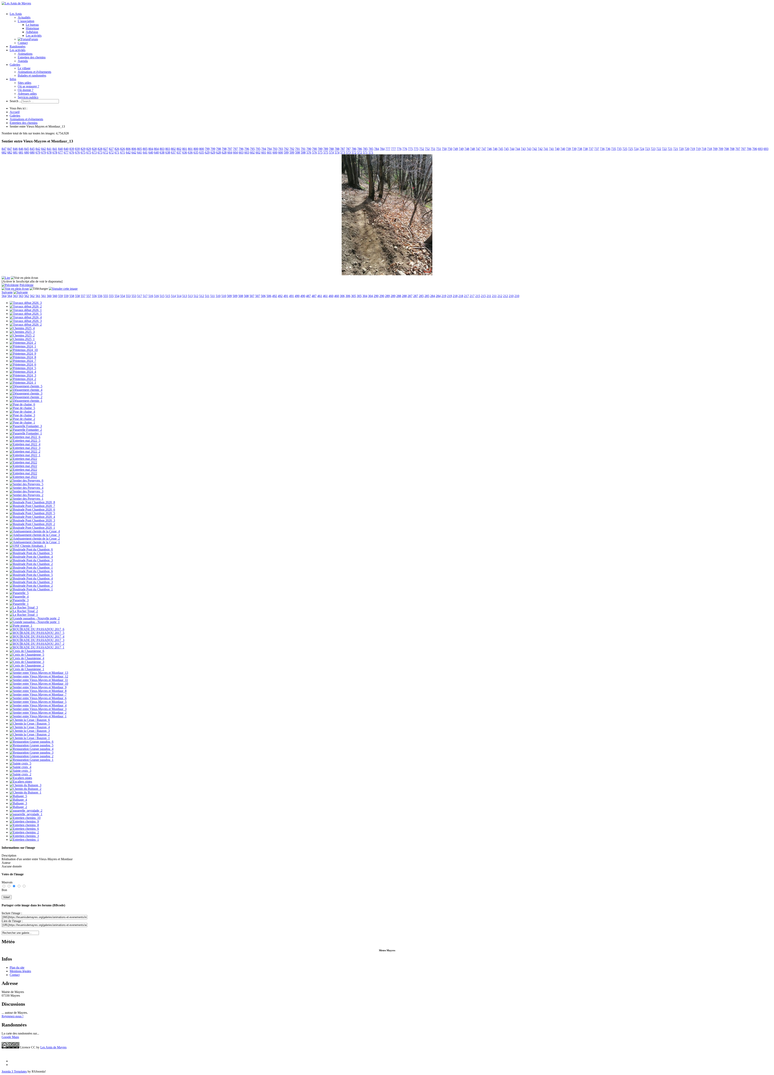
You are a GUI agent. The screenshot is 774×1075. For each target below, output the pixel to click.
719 (692, 149)
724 (636, 149)
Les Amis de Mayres (53, 1047)
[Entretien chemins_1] (24, 839)
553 (128, 296)
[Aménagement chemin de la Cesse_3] (35, 535)
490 (297, 296)
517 (139, 296)
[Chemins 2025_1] (22, 339)
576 (308, 152)
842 (37, 149)
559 (60, 296)
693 (760, 149)
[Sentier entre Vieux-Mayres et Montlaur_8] (38, 691)
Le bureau (32, 24)
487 (308, 296)
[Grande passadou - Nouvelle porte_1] (35, 622)
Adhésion (32, 32)
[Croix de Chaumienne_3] (27, 662)
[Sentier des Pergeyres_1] (26, 498)
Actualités (24, 17)
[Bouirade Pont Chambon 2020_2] (32, 524)
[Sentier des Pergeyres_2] (26, 495)
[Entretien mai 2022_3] (25, 448)
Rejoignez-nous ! (12, 1016)
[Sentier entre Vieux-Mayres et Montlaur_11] (39, 680)
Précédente (26, 285)
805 (139, 149)
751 (433, 149)
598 (297, 152)
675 (83, 152)
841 (49, 149)
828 (94, 149)
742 (534, 149)
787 (342, 149)
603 (241, 152)
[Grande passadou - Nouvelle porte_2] (35, 618)
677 (60, 152)
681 (15, 152)
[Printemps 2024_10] (24, 350)
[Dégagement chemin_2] (26, 397)
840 (60, 149)
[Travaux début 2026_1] (26, 310)
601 (263, 152)
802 (173, 149)
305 (353, 296)
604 (229, 152)
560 (49, 296)
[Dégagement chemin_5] (26, 386)
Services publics (28, 97)
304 (364, 296)
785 (365, 149)
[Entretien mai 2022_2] (25, 451)
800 (196, 149)
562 (26, 296)
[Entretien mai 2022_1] (25, 455)
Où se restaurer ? (28, 86)
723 (647, 149)
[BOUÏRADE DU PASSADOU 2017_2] (37, 643)
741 (545, 149)
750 (444, 149)
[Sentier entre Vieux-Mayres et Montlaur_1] (38, 716)
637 (173, 152)
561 (37, 296)
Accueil (15, 112)
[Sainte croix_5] (20, 763)
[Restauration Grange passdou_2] (31, 756)
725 (624, 149)
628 (218, 152)
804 (150, 149)
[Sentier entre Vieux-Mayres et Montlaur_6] (38, 698)
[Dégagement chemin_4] (26, 390)
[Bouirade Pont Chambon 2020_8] (32, 502)
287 (410, 296)
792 (286, 149)
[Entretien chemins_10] (25, 817)
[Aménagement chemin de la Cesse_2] (35, 538)
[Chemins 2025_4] (22, 328)
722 (658, 149)
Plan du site (17, 967)
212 (499, 296)
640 (150, 152)
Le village (24, 68)
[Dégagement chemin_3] (26, 393)
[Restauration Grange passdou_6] (31, 741)
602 (252, 152)
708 (726, 149)
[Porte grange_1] (21, 625)
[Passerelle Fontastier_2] (26, 429)
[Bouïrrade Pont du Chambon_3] (31, 560)
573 (342, 152)
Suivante (7, 292)
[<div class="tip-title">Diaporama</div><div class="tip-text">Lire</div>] (6, 277)
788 (331, 149)
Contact (23, 43)
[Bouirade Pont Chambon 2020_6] (32, 509)
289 (387, 296)
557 (83, 296)
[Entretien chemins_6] (24, 828)
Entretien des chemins (32, 57)
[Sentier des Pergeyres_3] (26, 491)
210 (511, 296)
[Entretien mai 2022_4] (25, 444)
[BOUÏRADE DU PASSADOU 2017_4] (37, 636)
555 (105, 296)
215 (477, 296)
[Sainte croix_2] (20, 774)
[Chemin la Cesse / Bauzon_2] (30, 734)
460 (331, 296)
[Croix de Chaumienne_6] (27, 651)
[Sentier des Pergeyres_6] (26, 480)
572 (354, 152)
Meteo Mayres (387, 950)
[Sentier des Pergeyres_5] (26, 484)
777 (387, 149)
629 (207, 152)
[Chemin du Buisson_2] (25, 788)
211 (489, 296)
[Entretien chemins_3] (24, 836)
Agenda (23, 61)
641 (139, 152)
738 (579, 149)
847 (4, 149)
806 (128, 149)
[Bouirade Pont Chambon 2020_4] (32, 516)
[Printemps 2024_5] (23, 368)
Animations (25, 53)
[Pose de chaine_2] (22, 419)
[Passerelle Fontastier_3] (26, 426)
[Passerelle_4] (19, 596)
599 (286, 152)
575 (320, 152)
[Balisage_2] (18, 807)
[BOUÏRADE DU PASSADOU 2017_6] (37, 629)
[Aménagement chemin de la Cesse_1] (35, 542)
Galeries (15, 64)
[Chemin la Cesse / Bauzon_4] (30, 727)
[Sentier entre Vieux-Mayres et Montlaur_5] (38, 701)
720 (681, 149)
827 (105, 149)
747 (478, 149)
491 (285, 296)
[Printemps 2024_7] (23, 360)
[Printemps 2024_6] (23, 364)
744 (512, 149)
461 (319, 296)
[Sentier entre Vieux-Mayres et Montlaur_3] (38, 709)
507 (252, 296)
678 (49, 152)
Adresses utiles (27, 93)
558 (71, 296)
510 (218, 296)
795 (252, 149)
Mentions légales (20, 971)
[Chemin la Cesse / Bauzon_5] (30, 723)
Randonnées (17, 46)
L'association (26, 21)
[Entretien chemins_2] (24, 832)
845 (26, 149)
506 (263, 296)
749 (455, 149)
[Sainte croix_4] (20, 767)
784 (376, 149)
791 (297, 149)
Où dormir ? (25, 90)
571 (365, 152)
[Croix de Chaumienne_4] (27, 658)
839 (71, 149)
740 (557, 149)
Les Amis (16, 14)
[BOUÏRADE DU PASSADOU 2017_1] (37, 647)
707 (737, 149)
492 (274, 296)
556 (94, 296)
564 (4, 296)
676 (71, 152)
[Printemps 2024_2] (23, 342)
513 (184, 296)
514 (173, 296)
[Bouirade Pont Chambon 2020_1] (32, 527)
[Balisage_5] (18, 796)
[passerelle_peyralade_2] (26, 810)
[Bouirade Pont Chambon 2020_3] (32, 520)
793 (275, 149)
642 (128, 152)
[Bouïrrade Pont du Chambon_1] (31, 567)
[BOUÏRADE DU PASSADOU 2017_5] (37, 633)
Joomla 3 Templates (14, 1071)
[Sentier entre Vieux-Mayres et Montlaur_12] (39, 676)
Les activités (34, 35)
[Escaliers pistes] (21, 778)
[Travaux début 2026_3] (26, 302)
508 (240, 296)
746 (489, 149)
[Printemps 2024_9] (23, 353)
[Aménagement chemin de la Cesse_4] (35, 531)
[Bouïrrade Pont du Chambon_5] (31, 553)
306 (342, 296)
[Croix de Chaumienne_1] (27, 669)
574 (331, 152)
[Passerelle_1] (19, 604)
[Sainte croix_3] (20, 770)
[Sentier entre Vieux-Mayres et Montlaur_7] (38, 694)
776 (399, 149)
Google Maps (10, 1037)
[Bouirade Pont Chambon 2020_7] (32, 506)
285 (421, 296)
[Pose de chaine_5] (22, 408)
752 (421, 149)
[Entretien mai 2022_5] (25, 440)
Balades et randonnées (32, 75)
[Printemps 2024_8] (23, 357)
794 (263, 149)
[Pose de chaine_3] (22, 415)
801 (184, 149)
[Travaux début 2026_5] (26, 313)
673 (94, 152)
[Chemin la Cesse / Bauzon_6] (30, 720)
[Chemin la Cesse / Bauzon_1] (30, 738)
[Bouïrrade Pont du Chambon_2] (31, 564)
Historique (32, 28)
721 (670, 149)
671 (116, 152)
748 (466, 149)
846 (15, 149)
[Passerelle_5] (19, 593)
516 (150, 296)
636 (184, 152)
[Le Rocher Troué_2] (24, 611)
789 (320, 149)
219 (443, 296)
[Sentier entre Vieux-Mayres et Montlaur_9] (38, 687)
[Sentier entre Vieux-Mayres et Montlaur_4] (38, 705)
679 (37, 152)
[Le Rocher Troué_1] (24, 614)
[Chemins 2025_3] (22, 331)
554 (116, 296)
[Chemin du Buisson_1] (25, 792)
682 (4, 152)
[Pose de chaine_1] (22, 422)
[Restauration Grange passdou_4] (31, 749)
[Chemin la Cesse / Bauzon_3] (30, 730)
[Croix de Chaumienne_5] (27, 654)
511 (207, 296)
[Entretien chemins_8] (24, 825)
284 (432, 296)
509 (229, 296)
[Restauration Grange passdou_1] (31, 759)
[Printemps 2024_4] (23, 371)
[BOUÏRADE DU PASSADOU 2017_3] (37, 640)
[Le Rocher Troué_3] (24, 607)
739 (568, 149)
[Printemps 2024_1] (23, 346)
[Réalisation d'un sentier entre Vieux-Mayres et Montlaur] (387, 274)
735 (613, 149)
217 (466, 296)
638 (162, 152)
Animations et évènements (34, 72)
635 (196, 152)
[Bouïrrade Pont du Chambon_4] (31, 556)
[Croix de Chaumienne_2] (27, 665)
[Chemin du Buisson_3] (25, 785)
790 (308, 149)
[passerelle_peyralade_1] (26, 814)
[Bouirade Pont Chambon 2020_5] (32, 513)
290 (376, 296)
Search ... (16, 101)
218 (455, 296)
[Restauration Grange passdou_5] (31, 745)
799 (207, 149)
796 (241, 149)
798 (218, 149)
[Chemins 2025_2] (22, 335)
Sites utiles (24, 82)
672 (105, 152)
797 (229, 149)
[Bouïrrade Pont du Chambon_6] (31, 549)
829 (83, 149)
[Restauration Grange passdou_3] (31, 752)
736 (602, 149)
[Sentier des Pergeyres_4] (26, 487)
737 (591, 149)
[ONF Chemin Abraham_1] (28, 545)
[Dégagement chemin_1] (26, 400)
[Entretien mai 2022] (23, 458)
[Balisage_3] (18, 803)
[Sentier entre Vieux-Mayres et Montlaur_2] (38, 712)
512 (196, 296)
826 (116, 149)
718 (703, 149)
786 (354, 149)
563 (15, 296)
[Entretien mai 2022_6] (25, 437)
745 (500, 149)
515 (162, 296)
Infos (13, 79)
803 (162, 149)
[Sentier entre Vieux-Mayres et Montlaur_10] (39, 683)
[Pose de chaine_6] (22, 404)
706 (749, 149)
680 (26, 152)
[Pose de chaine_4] (22, 411)
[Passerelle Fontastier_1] (26, 433)
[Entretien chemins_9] (24, 821)
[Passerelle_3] (19, 600)
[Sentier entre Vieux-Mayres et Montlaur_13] (39, 672)
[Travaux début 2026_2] (26, 306)
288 (398, 296)
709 (715, 149)
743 (523, 149)
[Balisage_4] (18, 799)
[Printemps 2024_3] (23, 375)
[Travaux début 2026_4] (26, 317)
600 (275, 152)
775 (410, 149)
